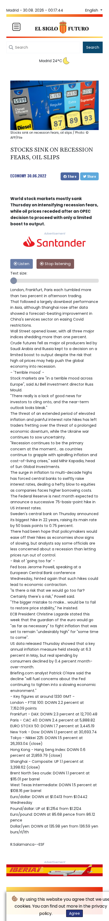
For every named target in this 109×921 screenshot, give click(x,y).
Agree (74, 913)
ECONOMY (18, 175)
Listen (23, 263)
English (92, 10)
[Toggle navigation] (16, 27)
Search (92, 47)
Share (71, 176)
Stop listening (57, 263)
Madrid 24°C (50, 60)
